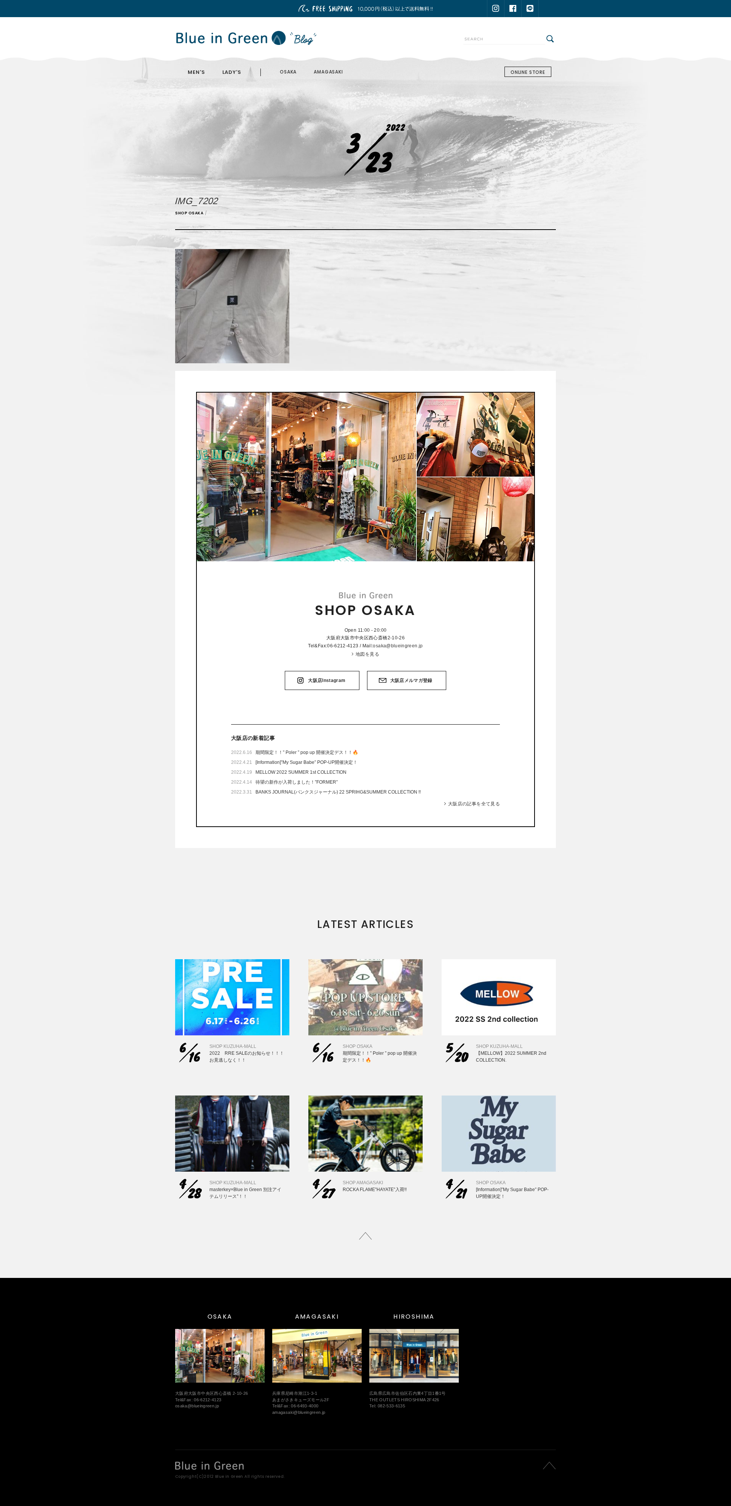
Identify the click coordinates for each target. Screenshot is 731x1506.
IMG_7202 (197, 201)
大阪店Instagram (326, 680)
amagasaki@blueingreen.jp (299, 1412)
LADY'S (231, 72)
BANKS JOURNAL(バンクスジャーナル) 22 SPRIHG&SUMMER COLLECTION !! (338, 792)
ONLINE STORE (528, 72)
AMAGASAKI (328, 72)
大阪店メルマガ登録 (411, 680)
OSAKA (288, 72)
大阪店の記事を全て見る (474, 804)
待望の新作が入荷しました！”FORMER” (296, 782)
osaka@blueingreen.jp (398, 645)
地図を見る (367, 654)
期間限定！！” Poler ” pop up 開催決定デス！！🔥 (306, 752)
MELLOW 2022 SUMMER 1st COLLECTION (300, 772)
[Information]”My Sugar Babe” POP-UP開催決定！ (306, 762)
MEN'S (196, 72)
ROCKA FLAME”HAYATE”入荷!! (375, 1189)
